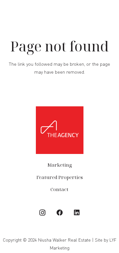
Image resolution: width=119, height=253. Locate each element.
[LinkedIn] (77, 213)
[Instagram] (42, 213)
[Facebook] (60, 213)
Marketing (59, 165)
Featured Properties (59, 177)
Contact (59, 189)
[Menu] (111, 12)
